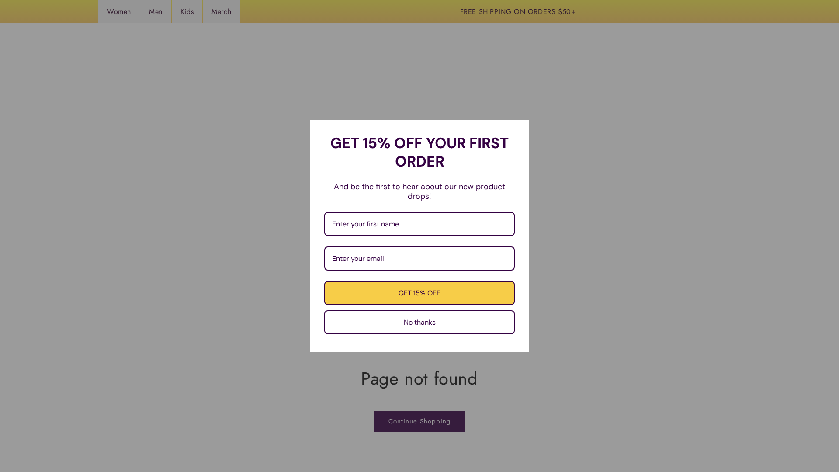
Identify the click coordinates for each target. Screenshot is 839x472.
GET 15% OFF (419, 293)
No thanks (420, 322)
